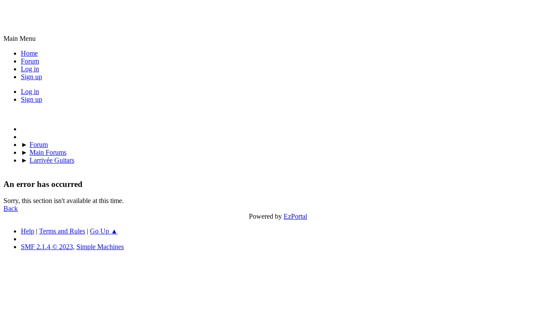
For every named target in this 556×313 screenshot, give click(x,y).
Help (27, 231)
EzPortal (295, 216)
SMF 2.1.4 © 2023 (47, 246)
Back (10, 208)
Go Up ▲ (104, 231)
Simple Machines (100, 246)
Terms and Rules (62, 231)
